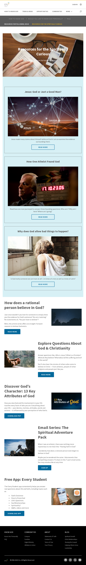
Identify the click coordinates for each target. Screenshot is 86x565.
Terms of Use (49, 542)
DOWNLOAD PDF (14, 416)
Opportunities (42, 11)
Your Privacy (49, 545)
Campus (27, 536)
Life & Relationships (71, 539)
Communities (57, 11)
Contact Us (48, 539)
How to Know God (11, 11)
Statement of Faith (50, 536)
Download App (14, 513)
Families (27, 539)
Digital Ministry (29, 542)
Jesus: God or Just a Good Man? (43, 91)
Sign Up (44, 468)
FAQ (5, 539)
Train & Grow (27, 11)
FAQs (69, 19)
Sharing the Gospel (71, 542)
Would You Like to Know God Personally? (45, 19)
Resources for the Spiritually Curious (47, 24)
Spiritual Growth (70, 536)
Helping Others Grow (71, 545)
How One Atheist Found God (43, 161)
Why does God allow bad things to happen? (43, 231)
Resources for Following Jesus (16, 24)
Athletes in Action (30, 545)
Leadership (68, 548)
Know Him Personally (11, 536)
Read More (43, 147)
